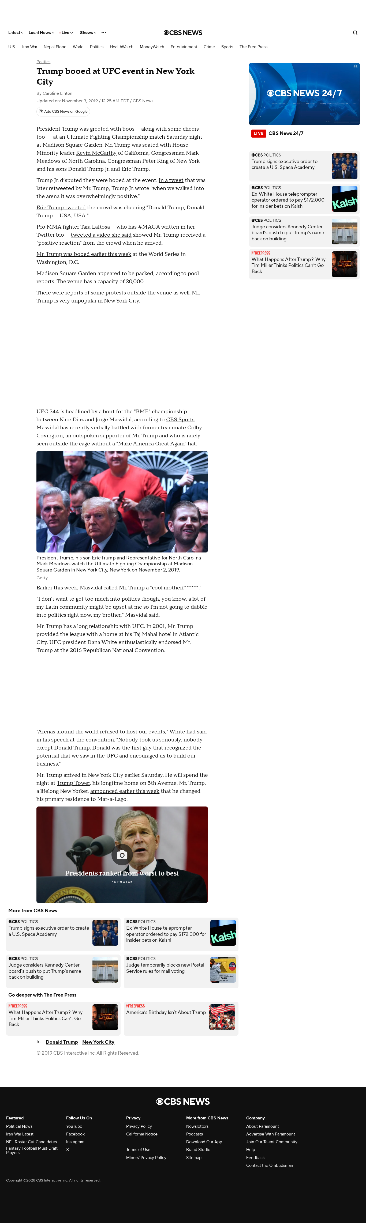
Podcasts (194, 1134)
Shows (87, 33)
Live (66, 32)
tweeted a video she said (101, 235)
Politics (96, 47)
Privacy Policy (139, 1126)
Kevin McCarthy (96, 153)
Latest (14, 33)
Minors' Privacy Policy (146, 1158)
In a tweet (171, 180)
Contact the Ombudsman (269, 1165)
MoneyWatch (152, 47)
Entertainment (184, 47)
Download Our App (204, 1142)
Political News (19, 1126)
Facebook (75, 1134)
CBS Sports (180, 419)
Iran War (29, 47)
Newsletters (197, 1126)
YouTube (74, 1126)
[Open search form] (355, 32)
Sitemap (193, 1158)
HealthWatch (121, 47)
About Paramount (262, 1126)
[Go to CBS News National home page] (183, 32)
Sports (227, 47)
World (78, 47)
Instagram (75, 1142)
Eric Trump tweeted (61, 207)
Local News (40, 33)
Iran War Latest (19, 1134)
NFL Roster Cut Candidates (31, 1142)
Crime (209, 47)
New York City (98, 1042)
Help (250, 1150)
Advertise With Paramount (270, 1134)
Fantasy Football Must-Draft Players (32, 1150)
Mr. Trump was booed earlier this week (83, 254)
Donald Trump (62, 1042)
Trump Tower (73, 783)
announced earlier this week (124, 791)
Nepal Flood (55, 47)
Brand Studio (198, 1150)
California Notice (142, 1134)
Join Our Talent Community (271, 1142)
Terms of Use (138, 1150)
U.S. (12, 47)
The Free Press (253, 47)
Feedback (255, 1158)
